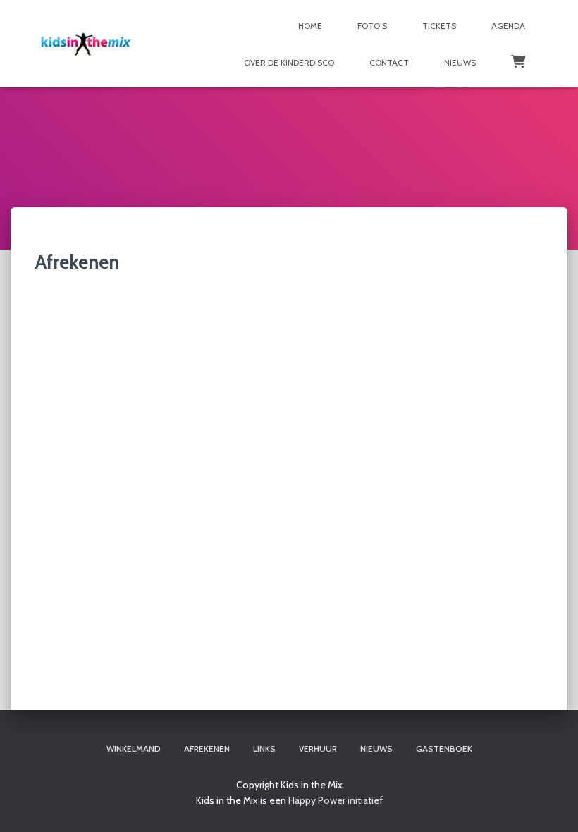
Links (264, 748)
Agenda (508, 25)
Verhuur (318, 748)
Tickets (439, 25)
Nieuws (460, 62)
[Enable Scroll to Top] (550, 803)
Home (310, 25)
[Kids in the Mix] (86, 43)
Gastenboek (444, 748)
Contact (389, 62)
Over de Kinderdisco (289, 62)
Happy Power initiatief (335, 800)
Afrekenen (207, 748)
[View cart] (518, 61)
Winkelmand (133, 748)
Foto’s (372, 25)
